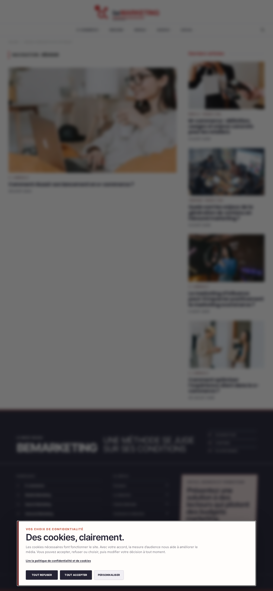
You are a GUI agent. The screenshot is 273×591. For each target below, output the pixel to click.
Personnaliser (109, 574)
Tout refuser (42, 574)
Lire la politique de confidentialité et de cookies (58, 560)
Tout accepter (76, 574)
